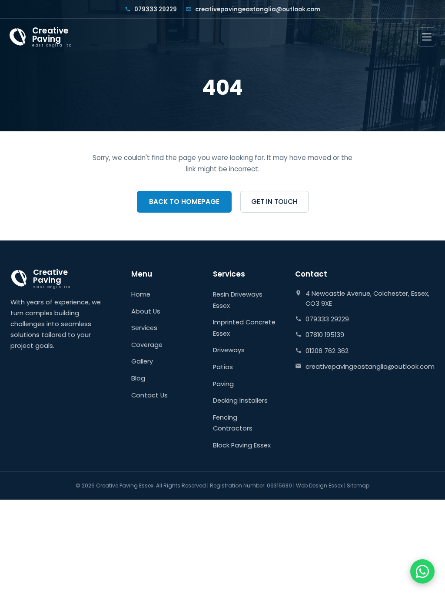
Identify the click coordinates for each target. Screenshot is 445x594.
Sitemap (358, 485)
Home (140, 294)
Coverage (147, 344)
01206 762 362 (327, 351)
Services (144, 328)
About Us (145, 311)
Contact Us (149, 395)
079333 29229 (155, 9)
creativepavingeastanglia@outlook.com (257, 9)
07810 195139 (325, 334)
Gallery (142, 361)
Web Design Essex (319, 485)
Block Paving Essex (242, 445)
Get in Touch (274, 201)
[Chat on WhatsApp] (422, 571)
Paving (223, 384)
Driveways (229, 350)
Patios (223, 367)
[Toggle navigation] (426, 37)
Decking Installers (240, 400)
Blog (138, 378)
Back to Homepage (184, 201)
